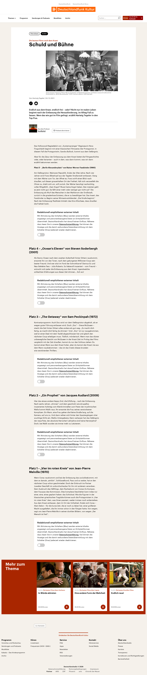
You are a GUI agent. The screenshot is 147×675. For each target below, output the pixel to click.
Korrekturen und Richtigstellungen (131, 656)
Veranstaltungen (66, 656)
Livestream (35, 643)
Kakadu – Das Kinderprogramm (13, 652)
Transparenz (122, 652)
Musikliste (57, 18)
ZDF (63, 671)
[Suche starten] (119, 18)
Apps (62, 646)
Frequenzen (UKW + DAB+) (40, 646)
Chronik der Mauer (92, 671)
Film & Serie (34, 33)
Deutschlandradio (125, 643)
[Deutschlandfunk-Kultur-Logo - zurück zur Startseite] (74, 9)
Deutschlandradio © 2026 (73, 666)
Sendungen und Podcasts (11, 646)
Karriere (121, 649)
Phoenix (72, 671)
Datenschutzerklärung (68, 224)
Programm (24, 18)
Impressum (94, 669)
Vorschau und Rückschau (11, 643)
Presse (120, 646)
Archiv (67, 18)
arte (80, 671)
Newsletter (64, 649)
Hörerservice (94, 643)
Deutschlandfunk (64, 4)
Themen (11, 18)
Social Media (93, 646)
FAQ (61, 643)
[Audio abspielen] (66, 607)
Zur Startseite (39, 626)
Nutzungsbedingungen (77, 669)
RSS (61, 652)
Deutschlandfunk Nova (80, 4)
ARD (57, 671)
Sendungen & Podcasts (41, 18)
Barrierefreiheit (123, 659)
